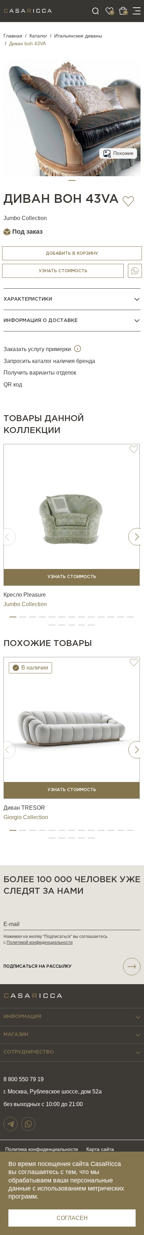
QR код (12, 384)
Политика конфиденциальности (41, 1149)
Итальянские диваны (78, 36)
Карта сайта (100, 1149)
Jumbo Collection (25, 218)
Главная (12, 36)
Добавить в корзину (72, 253)
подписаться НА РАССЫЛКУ (37, 966)
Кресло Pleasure (24, 595)
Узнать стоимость (63, 271)
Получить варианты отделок (39, 373)
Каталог (38, 36)
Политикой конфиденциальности (40, 942)
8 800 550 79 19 (23, 1079)
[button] (72, 180)
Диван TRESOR (24, 808)
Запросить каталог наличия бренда (49, 361)
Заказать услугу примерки (37, 349)
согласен (72, 1218)
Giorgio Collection (25, 817)
